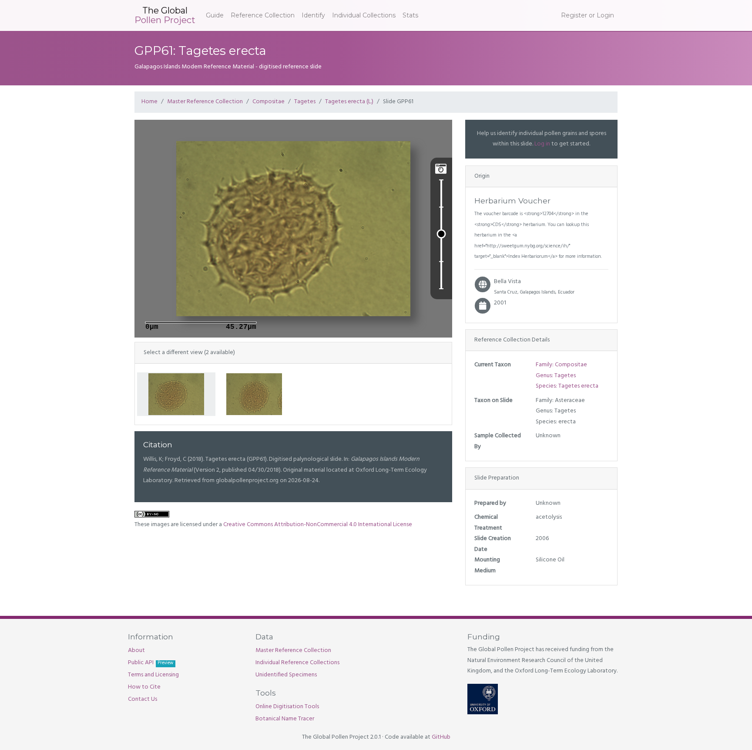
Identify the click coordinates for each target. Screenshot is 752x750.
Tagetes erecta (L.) (349, 102)
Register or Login (587, 15)
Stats (410, 15)
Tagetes (305, 102)
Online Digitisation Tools (287, 707)
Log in (542, 144)
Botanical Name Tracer (284, 719)
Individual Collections (364, 15)
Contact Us (142, 699)
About (136, 650)
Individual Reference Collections (297, 663)
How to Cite (144, 687)
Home (149, 102)
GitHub (441, 737)
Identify (313, 15)
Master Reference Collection (205, 102)
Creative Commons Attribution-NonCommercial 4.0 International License (317, 525)
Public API (150, 663)
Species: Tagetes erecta (567, 386)
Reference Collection (263, 15)
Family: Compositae (561, 365)
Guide (215, 15)
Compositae (268, 102)
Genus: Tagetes (556, 376)
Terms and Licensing (153, 675)
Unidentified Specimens (286, 675)
